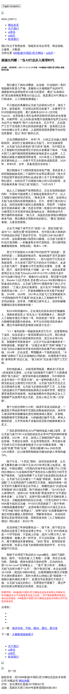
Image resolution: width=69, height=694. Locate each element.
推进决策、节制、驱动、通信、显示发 (35, 628)
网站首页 (13, 25)
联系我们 (13, 39)
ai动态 (11, 35)
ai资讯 (11, 32)
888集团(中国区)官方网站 (28, 53)
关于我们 (13, 28)
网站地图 (24, 680)
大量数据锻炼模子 (22, 634)
